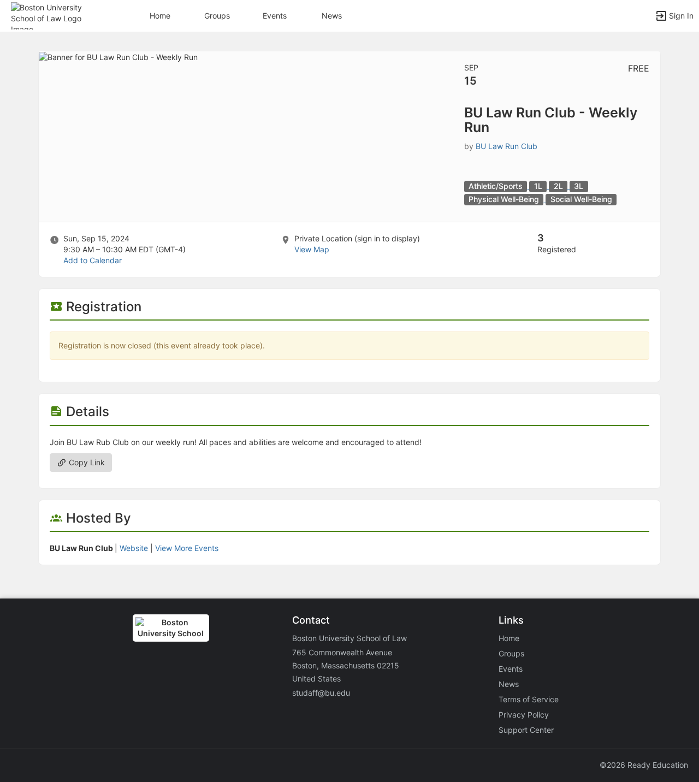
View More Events (186, 548)
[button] (56, 15)
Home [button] (160, 15)
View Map (311, 249)
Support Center (526, 729)
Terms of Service (529, 699)
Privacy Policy (524, 714)
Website (134, 548)
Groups (217, 15)
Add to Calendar (92, 260)
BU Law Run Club (506, 146)
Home (509, 638)
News (332, 15)
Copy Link (86, 462)
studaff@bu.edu (321, 692)
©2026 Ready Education (644, 764)
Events (275, 15)
